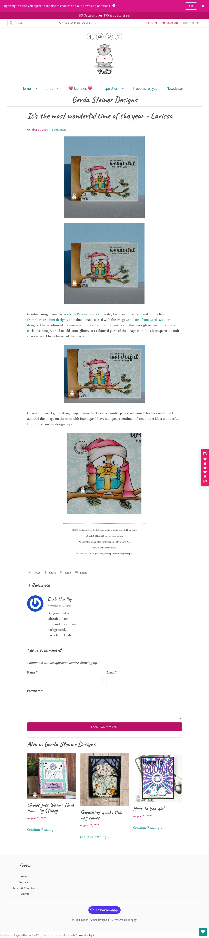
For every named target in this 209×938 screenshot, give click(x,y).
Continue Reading (40, 830)
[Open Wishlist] (203, 932)
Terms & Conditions (25, 888)
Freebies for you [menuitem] (145, 88)
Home (27, 88)
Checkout (191, 22)
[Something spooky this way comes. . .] (104, 779)
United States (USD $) (76, 22)
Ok (191, 6)
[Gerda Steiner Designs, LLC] (104, 59)
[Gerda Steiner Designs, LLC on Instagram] (118, 36)
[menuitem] (31, 88)
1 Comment (59, 129)
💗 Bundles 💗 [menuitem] (80, 88)
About (25, 893)
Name (32, 672)
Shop (50, 88)
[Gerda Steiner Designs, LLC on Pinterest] (109, 36)
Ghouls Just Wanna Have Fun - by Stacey (50, 807)
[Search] (11, 23)
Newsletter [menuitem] (175, 88)
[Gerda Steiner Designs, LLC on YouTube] (99, 36)
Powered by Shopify (125, 920)
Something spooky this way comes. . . (101, 815)
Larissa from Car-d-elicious (77, 314)
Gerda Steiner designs (51, 320)
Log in (151, 22)
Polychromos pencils (107, 325)
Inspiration (111, 88)
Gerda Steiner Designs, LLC (96, 920)
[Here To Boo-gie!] (157, 778)
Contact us (25, 882)
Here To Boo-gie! (148, 808)
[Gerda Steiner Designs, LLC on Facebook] (90, 36)
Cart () (171, 22)
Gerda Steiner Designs (104, 100)
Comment (35, 691)
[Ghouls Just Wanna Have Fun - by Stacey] (51, 776)
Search (25, 876)
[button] (205, 467)
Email (112, 672)
